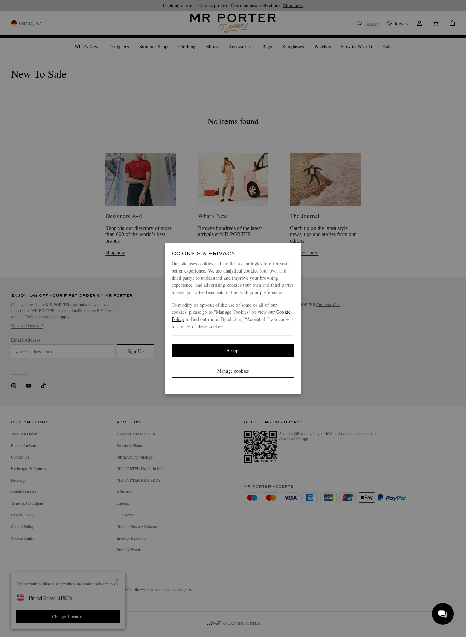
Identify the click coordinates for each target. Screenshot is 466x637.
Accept (233, 350)
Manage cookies (233, 371)
